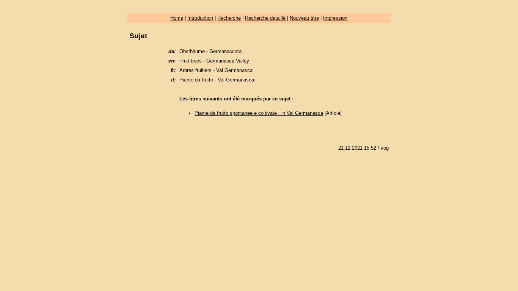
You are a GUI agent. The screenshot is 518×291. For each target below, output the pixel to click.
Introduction (200, 18)
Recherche (229, 18)
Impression (335, 18)
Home (176, 18)
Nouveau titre (304, 18)
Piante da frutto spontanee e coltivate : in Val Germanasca (259, 113)
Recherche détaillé (265, 18)
